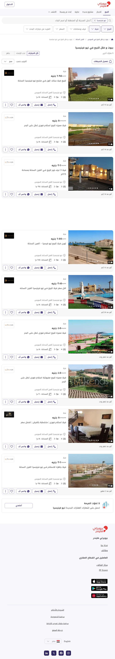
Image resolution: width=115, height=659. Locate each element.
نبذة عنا (104, 545)
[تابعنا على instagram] (68, 653)
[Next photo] (110, 84)
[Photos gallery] (90, 84)
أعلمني (19, 505)
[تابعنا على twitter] (53, 653)
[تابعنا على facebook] (61, 653)
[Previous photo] (70, 84)
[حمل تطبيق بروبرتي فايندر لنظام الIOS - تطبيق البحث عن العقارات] (99, 581)
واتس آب (22, 105)
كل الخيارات (33, 53)
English (67, 641)
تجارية (77, 12)
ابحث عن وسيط (65, 12)
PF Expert (103, 570)
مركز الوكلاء (102, 565)
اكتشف (53, 12)
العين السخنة (80, 39)
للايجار (99, 12)
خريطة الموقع (57, 630)
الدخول (9, 4)
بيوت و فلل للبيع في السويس (98, 39)
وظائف (104, 550)
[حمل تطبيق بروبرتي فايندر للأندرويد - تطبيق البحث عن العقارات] (99, 588)
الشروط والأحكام (57, 610)
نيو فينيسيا (101, 20)
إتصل (50, 105)
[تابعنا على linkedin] (46, 653)
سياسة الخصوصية (58, 617)
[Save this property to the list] (11, 104)
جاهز (8, 53)
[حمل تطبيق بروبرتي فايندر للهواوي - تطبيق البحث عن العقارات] (99, 595)
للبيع (107, 12)
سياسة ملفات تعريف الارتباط (58, 623)
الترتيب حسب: (21, 61)
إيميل (36, 105)
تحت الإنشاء (20, 53)
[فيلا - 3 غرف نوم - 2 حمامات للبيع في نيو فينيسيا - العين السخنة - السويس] (57, 88)
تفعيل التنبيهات (101, 61)
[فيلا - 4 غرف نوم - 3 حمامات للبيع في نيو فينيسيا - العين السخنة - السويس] (57, 132)
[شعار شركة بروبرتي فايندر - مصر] (104, 4)
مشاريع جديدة (87, 12)
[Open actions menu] (5, 104)
